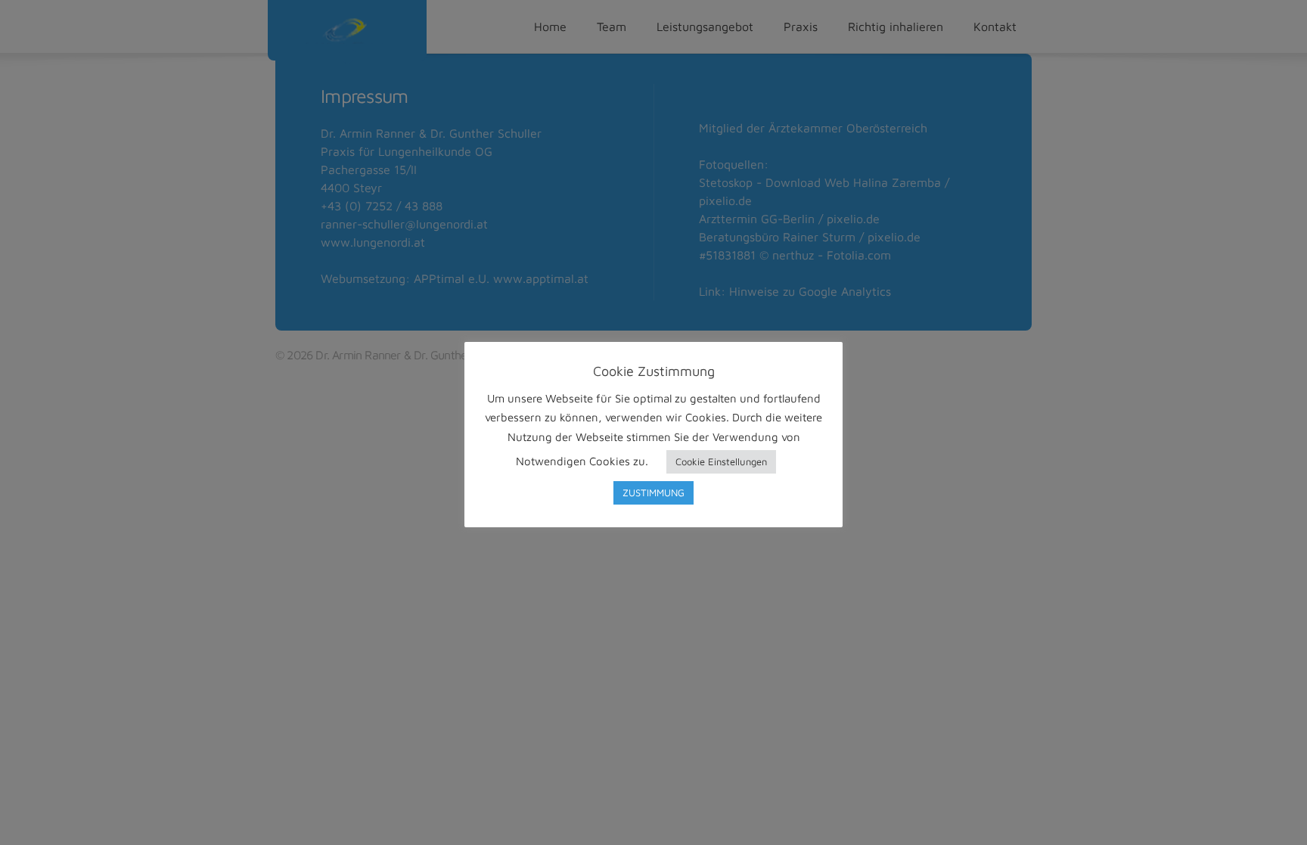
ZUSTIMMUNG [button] (653, 492)
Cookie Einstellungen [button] (721, 461)
